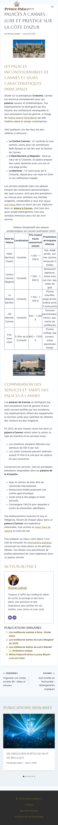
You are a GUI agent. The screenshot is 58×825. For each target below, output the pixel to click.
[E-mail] (10, 618)
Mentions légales (29, 810)
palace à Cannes (23, 208)
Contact (29, 804)
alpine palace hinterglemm (23, 117)
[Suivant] (49, 744)
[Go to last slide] (8, 744)
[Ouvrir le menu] (52, 7)
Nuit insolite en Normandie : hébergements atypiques (47, 681)
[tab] (23, 776)
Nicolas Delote (14, 34)
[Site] (14, 618)
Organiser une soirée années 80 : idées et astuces (14, 679)
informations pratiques (40, 542)
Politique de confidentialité (29, 816)
